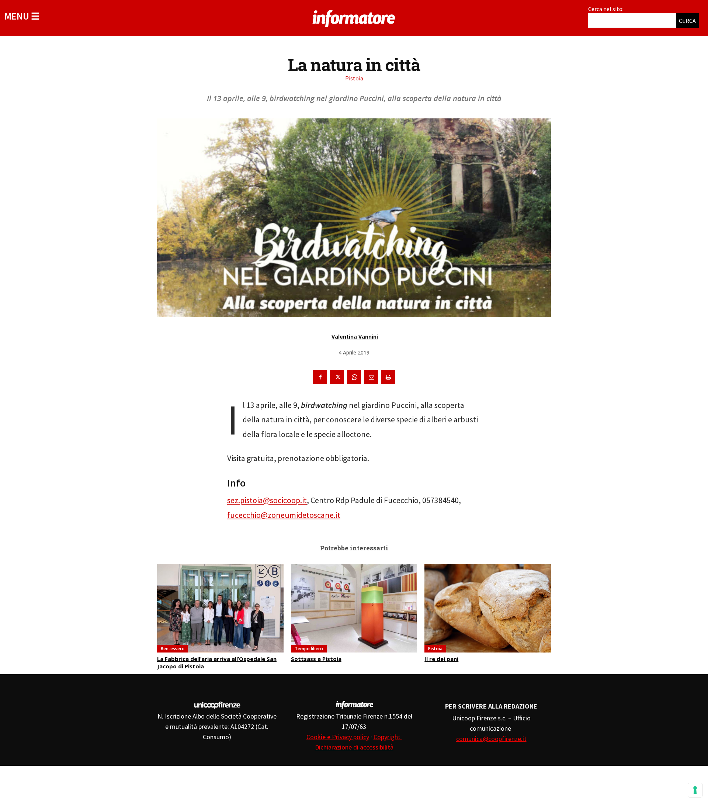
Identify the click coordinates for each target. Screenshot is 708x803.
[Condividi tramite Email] (371, 377)
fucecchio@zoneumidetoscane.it (283, 515)
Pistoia (354, 78)
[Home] (354, 17)
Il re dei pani (441, 658)
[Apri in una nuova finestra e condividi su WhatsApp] (354, 377)
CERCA (687, 20)
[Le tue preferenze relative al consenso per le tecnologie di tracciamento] (695, 790)
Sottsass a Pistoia (316, 658)
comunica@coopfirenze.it (491, 738)
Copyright (388, 737)
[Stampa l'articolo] (388, 377)
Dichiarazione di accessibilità (354, 747)
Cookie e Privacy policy (337, 737)
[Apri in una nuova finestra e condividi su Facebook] (320, 377)
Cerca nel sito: (606, 9)
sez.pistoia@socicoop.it (267, 500)
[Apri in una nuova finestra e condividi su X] (337, 377)
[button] (21, 16)
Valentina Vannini (355, 336)
